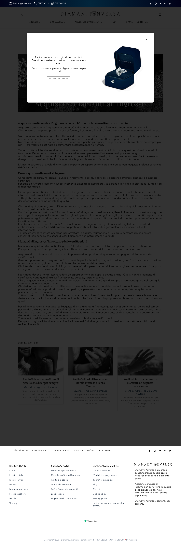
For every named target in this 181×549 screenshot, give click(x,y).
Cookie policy (99, 494)
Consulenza (105, 451)
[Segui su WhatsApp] (165, 4)
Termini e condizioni (103, 480)
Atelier (33, 22)
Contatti (97, 489)
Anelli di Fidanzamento (88, 22)
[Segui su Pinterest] (170, 451)
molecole (133, 540)
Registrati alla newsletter (64, 499)
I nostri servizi (16, 480)
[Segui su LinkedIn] (160, 4)
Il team (12, 471)
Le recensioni (57, 494)
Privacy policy (100, 499)
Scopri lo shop (58, 79)
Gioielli (12, 499)
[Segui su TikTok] (170, 4)
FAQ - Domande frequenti (64, 489)
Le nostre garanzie (18, 489)
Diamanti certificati (137, 22)
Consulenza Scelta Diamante (65, 475)
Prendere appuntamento (63, 471)
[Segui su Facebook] (151, 4)
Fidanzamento (39, 451)
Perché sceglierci (17, 494)
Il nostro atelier (16, 475)
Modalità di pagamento (105, 475)
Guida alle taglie (59, 480)
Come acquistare (101, 471)
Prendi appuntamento (23, 3)
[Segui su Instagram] (156, 4)
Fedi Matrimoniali (60, 451)
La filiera (13, 485)
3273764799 (44, 3)
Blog (95, 485)
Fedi (114, 22)
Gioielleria (56, 22)
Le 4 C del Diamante (61, 485)
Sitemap (13, 503)
